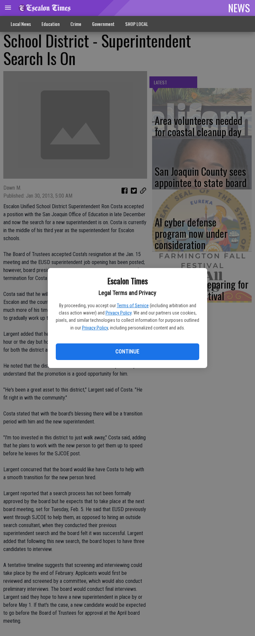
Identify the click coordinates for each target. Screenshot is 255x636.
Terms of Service (133, 305)
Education (51, 23)
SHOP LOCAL (136, 23)
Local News (21, 23)
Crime (75, 23)
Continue (127, 351)
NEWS (239, 7)
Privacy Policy (118, 313)
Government (103, 23)
